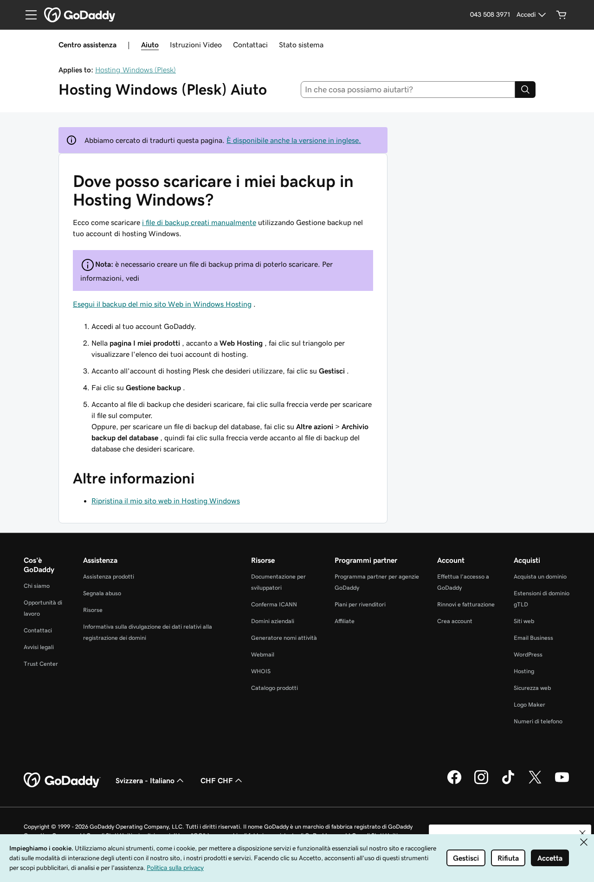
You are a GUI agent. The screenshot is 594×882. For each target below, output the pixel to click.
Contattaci (250, 44)
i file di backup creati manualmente (199, 222)
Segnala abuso (102, 593)
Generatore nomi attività (284, 638)
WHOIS (261, 671)
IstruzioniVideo (196, 44)
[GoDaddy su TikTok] (508, 782)
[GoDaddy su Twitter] (535, 782)
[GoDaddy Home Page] (62, 780)
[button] (582, 833)
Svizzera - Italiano (145, 780)
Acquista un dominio (540, 576)
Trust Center (41, 664)
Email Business (533, 638)
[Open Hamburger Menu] (27, 15)
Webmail (262, 654)
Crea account (454, 621)
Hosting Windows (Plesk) (135, 69)
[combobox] (408, 89)
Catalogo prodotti (274, 688)
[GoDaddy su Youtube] (562, 782)
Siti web (524, 621)
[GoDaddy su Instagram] (481, 782)
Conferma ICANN (274, 604)
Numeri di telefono (538, 721)
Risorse (93, 610)
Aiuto (150, 44)
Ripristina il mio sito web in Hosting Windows (165, 500)
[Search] (525, 89)
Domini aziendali (272, 621)
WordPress (528, 654)
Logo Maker (529, 705)
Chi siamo (37, 586)
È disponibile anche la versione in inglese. (293, 140)
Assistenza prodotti (108, 576)
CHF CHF (216, 780)
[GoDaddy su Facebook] (454, 782)
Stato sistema (301, 44)
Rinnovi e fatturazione (466, 604)
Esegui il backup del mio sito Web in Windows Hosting (162, 304)
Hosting (524, 671)
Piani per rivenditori (360, 604)
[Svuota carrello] (561, 14)
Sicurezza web (532, 688)
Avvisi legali (39, 647)
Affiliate (345, 621)
